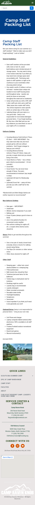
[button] (17, 376)
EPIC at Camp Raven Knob (11, 379)
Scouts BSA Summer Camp (11, 376)
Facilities (5, 387)
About (3, 391)
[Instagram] (17, 446)
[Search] (32, 8)
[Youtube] (23, 446)
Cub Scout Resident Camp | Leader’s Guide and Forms (16, 395)
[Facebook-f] (12, 446)
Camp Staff (5, 383)
